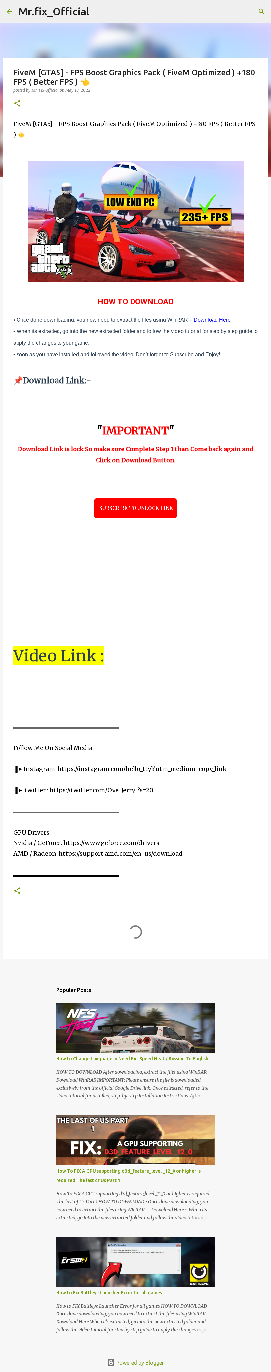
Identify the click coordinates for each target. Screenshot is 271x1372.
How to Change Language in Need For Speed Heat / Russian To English (132, 1058)
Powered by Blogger (139, 1363)
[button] (17, 103)
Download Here (212, 319)
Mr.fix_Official (54, 11)
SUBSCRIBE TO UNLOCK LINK (135, 508)
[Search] (98, 12)
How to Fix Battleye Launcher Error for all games (109, 1292)
